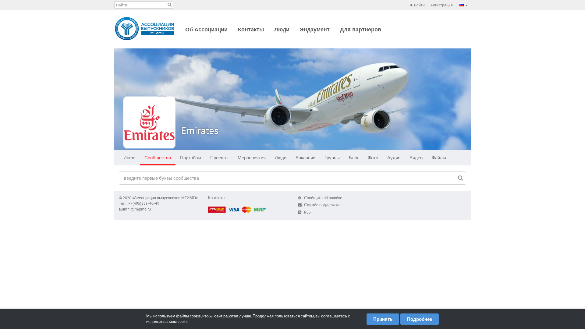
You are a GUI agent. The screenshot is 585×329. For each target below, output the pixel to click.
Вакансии (305, 158)
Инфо (129, 158)
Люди (281, 29)
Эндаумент (315, 29)
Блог (354, 158)
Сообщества (157, 158)
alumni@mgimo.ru (135, 209)
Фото (373, 158)
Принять (382, 319)
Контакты (251, 29)
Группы (332, 158)
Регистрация (442, 5)
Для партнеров (360, 29)
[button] (463, 5)
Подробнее (419, 319)
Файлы (439, 158)
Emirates (199, 130)
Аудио (393, 158)
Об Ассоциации (206, 29)
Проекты (219, 158)
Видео (416, 158)
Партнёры (190, 158)
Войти (419, 5)
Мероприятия (252, 158)
